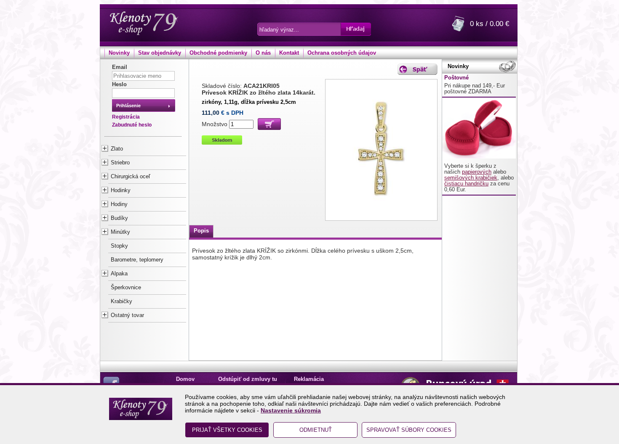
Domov (185, 379)
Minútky (120, 232)
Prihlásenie (128, 105)
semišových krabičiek (470, 178)
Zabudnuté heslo (132, 125)
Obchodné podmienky (218, 53)
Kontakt (289, 53)
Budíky (119, 218)
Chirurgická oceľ (130, 177)
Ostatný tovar (127, 315)
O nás (263, 53)
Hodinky (121, 190)
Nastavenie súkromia (291, 410)
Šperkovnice (126, 288)
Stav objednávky (159, 53)
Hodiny (119, 204)
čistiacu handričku (466, 184)
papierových (476, 172)
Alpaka (119, 274)
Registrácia (126, 117)
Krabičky (121, 301)
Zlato (117, 149)
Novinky (119, 53)
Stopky (119, 246)
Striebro (120, 163)
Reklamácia (309, 379)
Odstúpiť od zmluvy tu (247, 379)
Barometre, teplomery (137, 260)
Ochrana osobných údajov (341, 53)
